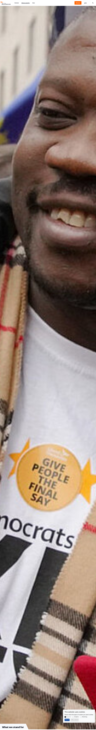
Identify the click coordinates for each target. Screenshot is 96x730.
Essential (68, 717)
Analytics (76, 717)
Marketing (84, 717)
